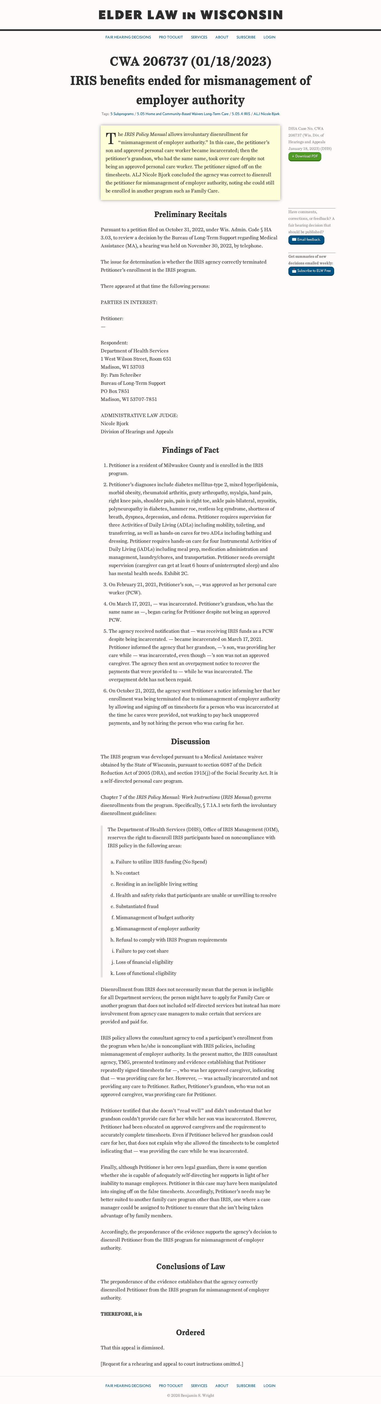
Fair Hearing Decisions (128, 37)
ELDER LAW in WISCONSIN (190, 15)
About (221, 37)
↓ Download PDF (305, 156)
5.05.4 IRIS (241, 113)
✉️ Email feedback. (306, 239)
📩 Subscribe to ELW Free (311, 270)
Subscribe (246, 37)
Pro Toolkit (171, 37)
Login (270, 37)
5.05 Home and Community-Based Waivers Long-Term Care (182, 113)
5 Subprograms (122, 113)
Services (199, 37)
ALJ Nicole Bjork (266, 113)
